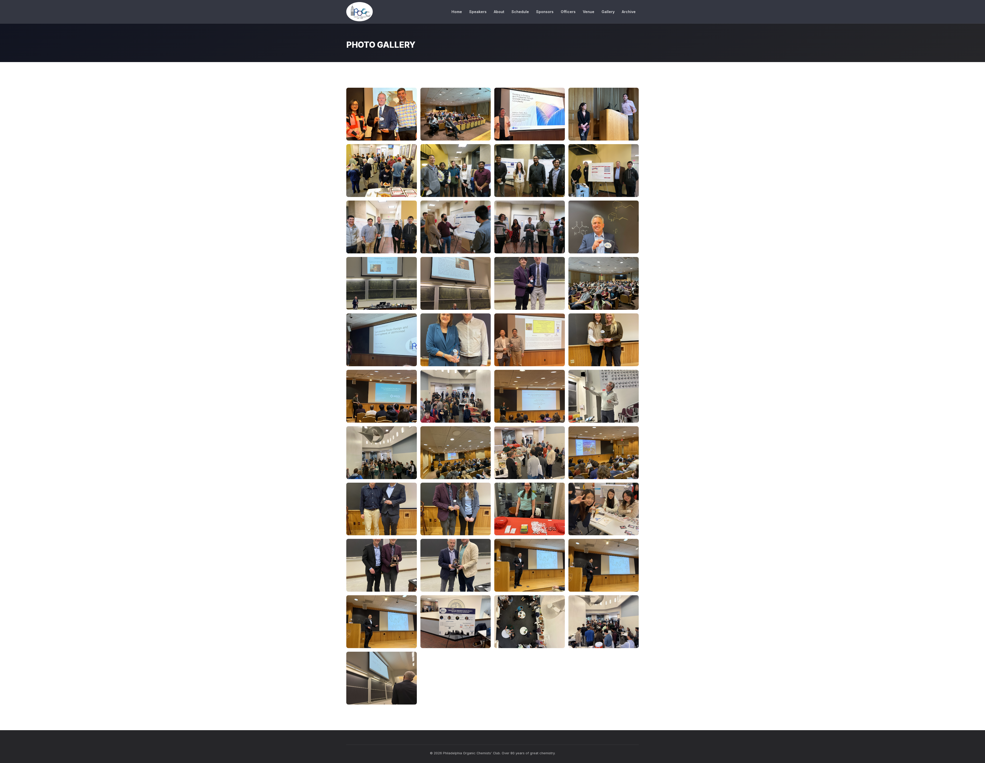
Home (456, 11)
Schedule (520, 11)
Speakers (478, 11)
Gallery (608, 11)
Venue (588, 11)
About (499, 11)
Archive (629, 11)
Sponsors (545, 11)
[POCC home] (359, 12)
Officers (568, 11)
